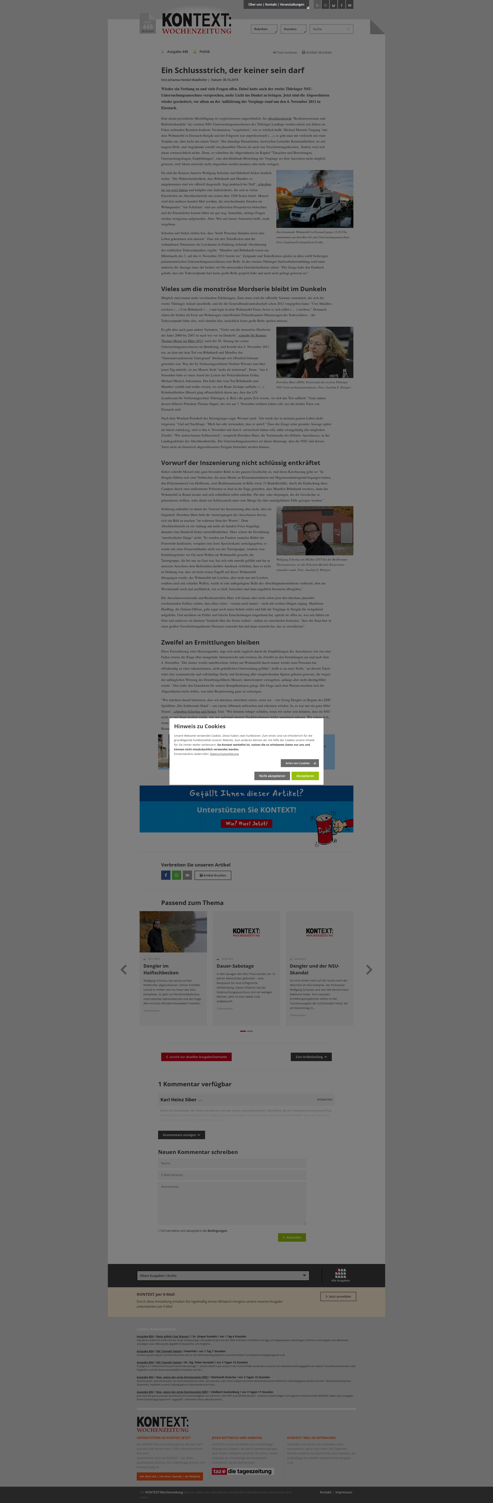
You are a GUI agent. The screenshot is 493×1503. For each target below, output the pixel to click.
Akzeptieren (305, 776)
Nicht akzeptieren (272, 776)
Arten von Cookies (298, 763)
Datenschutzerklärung (224, 754)
